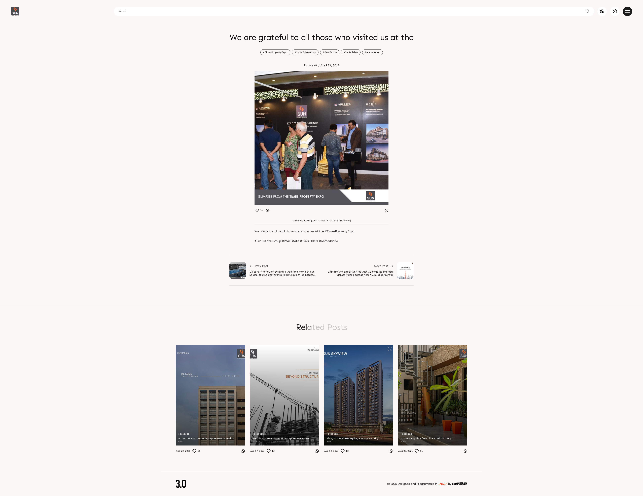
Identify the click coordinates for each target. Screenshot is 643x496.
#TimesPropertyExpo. (275, 52)
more (180, 441)
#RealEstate (330, 52)
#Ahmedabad (372, 52)
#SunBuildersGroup (305, 52)
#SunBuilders (350, 52)
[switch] (615, 11)
